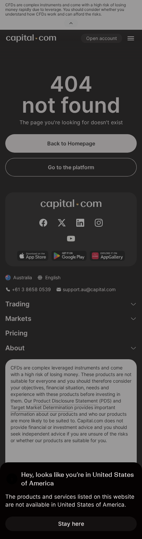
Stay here (71, 523)
